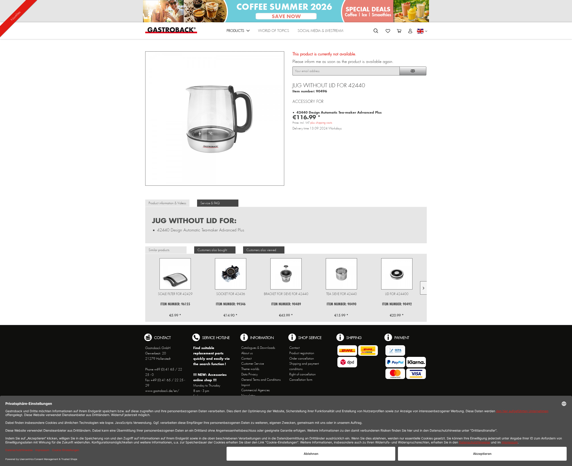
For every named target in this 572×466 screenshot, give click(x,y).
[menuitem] (238, 32)
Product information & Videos (167, 203)
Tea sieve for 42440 (341, 294)
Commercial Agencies (255, 390)
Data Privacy (249, 374)
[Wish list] (387, 31)
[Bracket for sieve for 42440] (286, 273)
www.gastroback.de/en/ (162, 391)
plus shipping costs (321, 123)
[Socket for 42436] (230, 273)
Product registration (301, 353)
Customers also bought (212, 250)
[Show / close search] (375, 30)
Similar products (159, 250)
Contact (246, 358)
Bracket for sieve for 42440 (286, 294)
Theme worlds (250, 369)
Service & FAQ (210, 203)
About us (247, 353)
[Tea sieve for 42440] (341, 273)
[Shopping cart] (399, 31)
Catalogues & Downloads (258, 348)
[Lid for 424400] (396, 273)
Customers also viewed (261, 250)
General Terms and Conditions (261, 380)
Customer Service (252, 364)
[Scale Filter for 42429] (175, 273)
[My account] (410, 31)
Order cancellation (301, 358)
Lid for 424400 (396, 294)
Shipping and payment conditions (304, 366)
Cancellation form (300, 380)
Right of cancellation (302, 374)
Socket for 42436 (230, 294)
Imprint (245, 385)
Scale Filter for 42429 (175, 294)
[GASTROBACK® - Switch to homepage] (171, 30)
